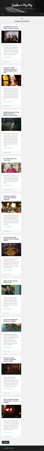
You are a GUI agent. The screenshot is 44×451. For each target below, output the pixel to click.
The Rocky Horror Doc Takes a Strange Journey (11, 27)
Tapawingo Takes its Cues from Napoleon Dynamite (9, 197)
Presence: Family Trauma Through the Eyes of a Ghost (9, 359)
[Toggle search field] (41, 14)
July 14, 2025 (7, 274)
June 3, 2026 (7, 61)
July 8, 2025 (7, 313)
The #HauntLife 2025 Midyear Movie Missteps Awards (11, 239)
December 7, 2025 (8, 231)
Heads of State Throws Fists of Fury (10, 281)
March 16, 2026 (7, 152)
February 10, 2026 (8, 189)
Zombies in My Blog (22, 5)
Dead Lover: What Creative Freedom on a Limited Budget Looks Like (10, 70)
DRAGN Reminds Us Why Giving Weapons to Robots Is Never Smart (11, 113)
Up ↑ (41, 448)
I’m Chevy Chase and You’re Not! (9, 159)
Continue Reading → (7, 57)
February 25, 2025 (8, 436)
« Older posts (5, 442)
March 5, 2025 (7, 393)
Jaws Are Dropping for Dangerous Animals (10, 320)
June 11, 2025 (7, 351)
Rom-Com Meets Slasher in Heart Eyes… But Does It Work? (11, 400)
